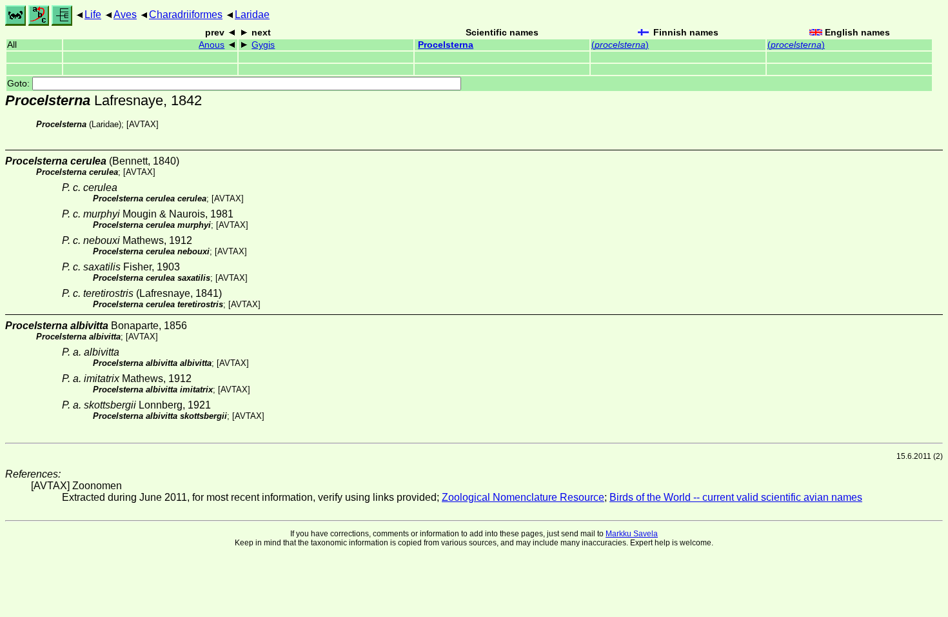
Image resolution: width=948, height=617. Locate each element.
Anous (211, 45)
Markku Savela (632, 533)
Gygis (263, 45)
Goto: (19, 83)
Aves (125, 14)
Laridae (252, 14)
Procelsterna (445, 45)
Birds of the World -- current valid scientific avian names (735, 497)
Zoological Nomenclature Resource (523, 497)
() (620, 45)
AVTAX (142, 124)
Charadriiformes (185, 14)
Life (92, 14)
